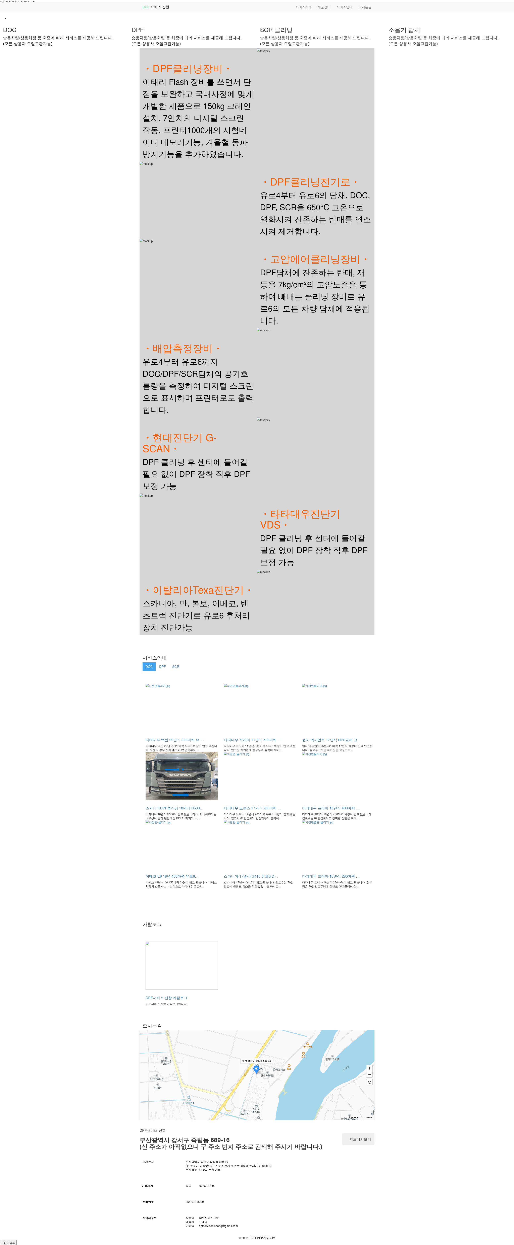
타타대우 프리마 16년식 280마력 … (331, 876)
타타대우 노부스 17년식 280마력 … (252, 807)
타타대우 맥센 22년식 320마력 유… (174, 739)
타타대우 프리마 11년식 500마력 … (252, 739)
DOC (149, 666)
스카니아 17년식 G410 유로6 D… (251, 876)
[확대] (369, 1068)
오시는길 (365, 7)
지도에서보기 (359, 1139)
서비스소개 (304, 7)
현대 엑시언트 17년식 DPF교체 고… (331, 739)
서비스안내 (345, 7)
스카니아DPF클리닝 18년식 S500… (174, 807)
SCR (175, 666)
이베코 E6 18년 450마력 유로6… (172, 876)
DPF (162, 666)
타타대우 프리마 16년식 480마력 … (331, 807)
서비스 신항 (156, 7)
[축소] (369, 1074)
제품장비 (324, 7)
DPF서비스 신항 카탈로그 (166, 997)
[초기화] (369, 1082)
